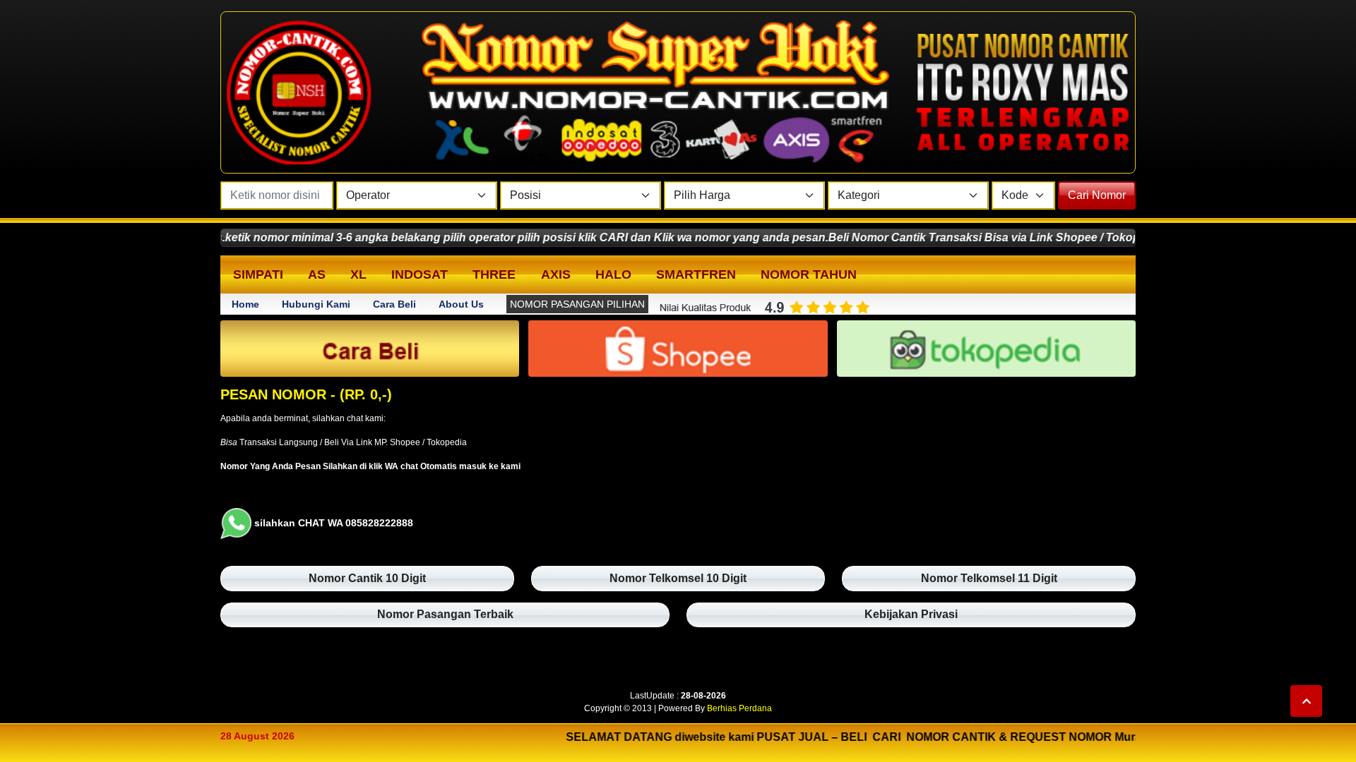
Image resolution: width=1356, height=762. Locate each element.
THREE (494, 274)
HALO (613, 274)
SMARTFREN (696, 274)
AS (317, 274)
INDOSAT (419, 274)
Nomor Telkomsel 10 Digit (678, 578)
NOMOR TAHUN (809, 274)
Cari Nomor (1097, 195)
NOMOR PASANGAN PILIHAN (577, 304)
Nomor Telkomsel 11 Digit (989, 578)
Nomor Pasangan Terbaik (445, 614)
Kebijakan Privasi (911, 614)
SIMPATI (258, 274)
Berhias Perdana (739, 708)
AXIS (556, 274)
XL (358, 274)
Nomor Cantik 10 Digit (367, 578)
